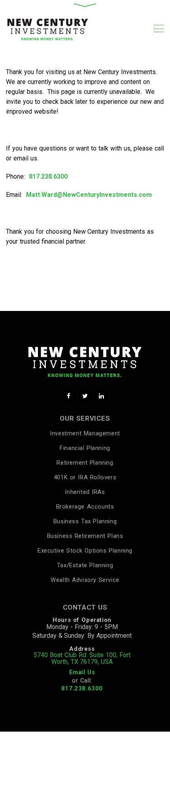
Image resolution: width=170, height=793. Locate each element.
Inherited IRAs (85, 492)
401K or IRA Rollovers (85, 477)
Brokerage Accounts (85, 506)
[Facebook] (68, 396)
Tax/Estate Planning (85, 565)
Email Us (82, 672)
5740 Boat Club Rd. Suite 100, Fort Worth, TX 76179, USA (82, 658)
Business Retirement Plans (85, 535)
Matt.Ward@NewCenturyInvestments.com (89, 194)
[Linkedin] (101, 396)
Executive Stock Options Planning (85, 550)
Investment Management (85, 433)
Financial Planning (85, 448)
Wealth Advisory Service (85, 579)
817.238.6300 (48, 176)
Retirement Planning (85, 462)
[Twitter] (85, 396)
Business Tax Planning (85, 521)
